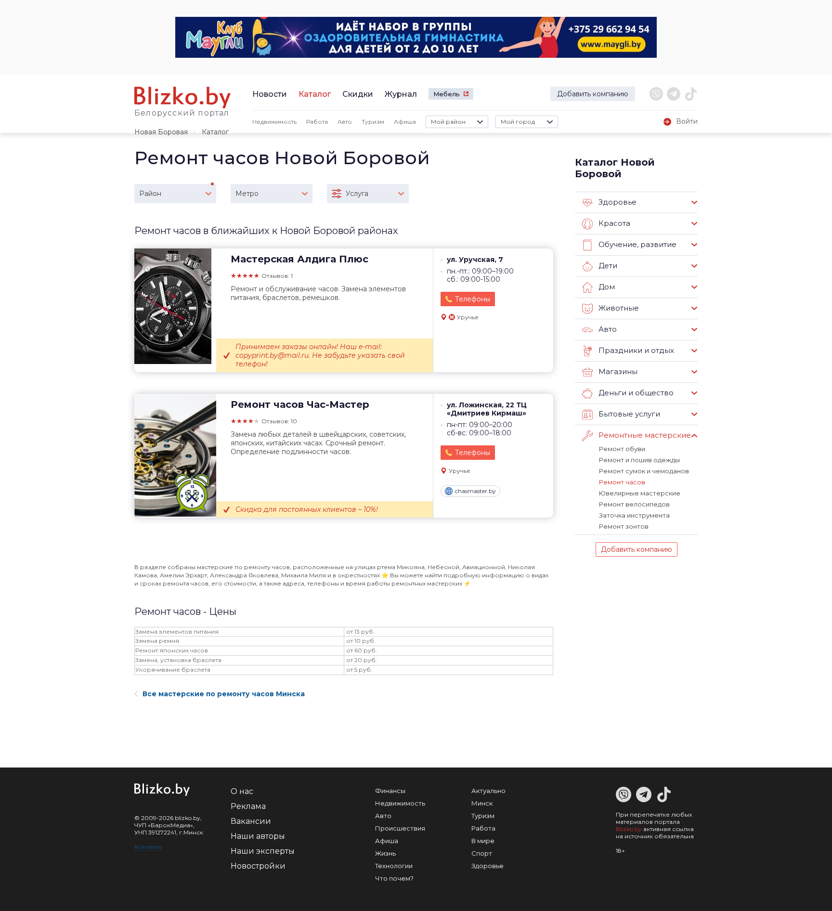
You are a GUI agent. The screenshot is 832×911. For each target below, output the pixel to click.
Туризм (373, 121)
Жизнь (385, 853)
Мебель (446, 94)
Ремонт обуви (622, 449)
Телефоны (472, 299)
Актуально (488, 790)
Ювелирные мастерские (639, 493)
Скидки (357, 94)
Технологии (394, 866)
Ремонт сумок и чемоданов (644, 471)
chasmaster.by (475, 491)
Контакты (148, 846)
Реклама (248, 806)
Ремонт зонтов (624, 526)
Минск (482, 803)
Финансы (390, 790)
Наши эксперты (263, 851)
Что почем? (394, 878)
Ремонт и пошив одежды (639, 460)
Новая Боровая (161, 132)
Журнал (401, 94)
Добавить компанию (592, 94)
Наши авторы (258, 836)
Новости (269, 94)
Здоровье (487, 866)
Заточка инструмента (634, 515)
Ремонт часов (622, 482)
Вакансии (251, 821)
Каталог (315, 94)
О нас (242, 791)
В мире (482, 841)
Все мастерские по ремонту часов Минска (224, 694)
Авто (345, 121)
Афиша (405, 121)
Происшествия (400, 828)
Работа (317, 121)
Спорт (481, 853)
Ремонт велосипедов (634, 504)
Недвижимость (274, 121)
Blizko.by (629, 829)
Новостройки (258, 866)
